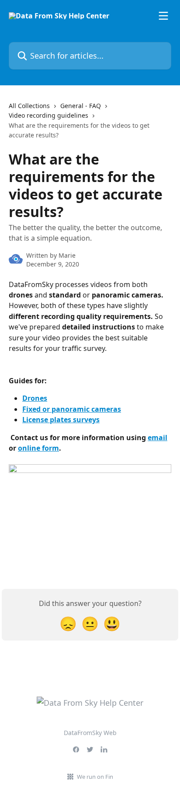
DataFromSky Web (90, 732)
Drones (34, 398)
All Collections (29, 106)
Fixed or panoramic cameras (71, 409)
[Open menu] (163, 16)
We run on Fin (95, 777)
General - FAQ (80, 106)
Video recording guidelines (48, 115)
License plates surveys (61, 419)
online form (38, 448)
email (157, 437)
